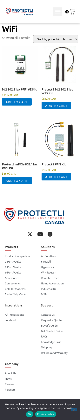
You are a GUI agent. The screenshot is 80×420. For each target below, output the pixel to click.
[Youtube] (40, 234)
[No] (74, 409)
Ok (29, 414)
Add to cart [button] (17, 102)
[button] (57, 11)
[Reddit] (50, 234)
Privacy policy (45, 414)
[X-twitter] (30, 234)
